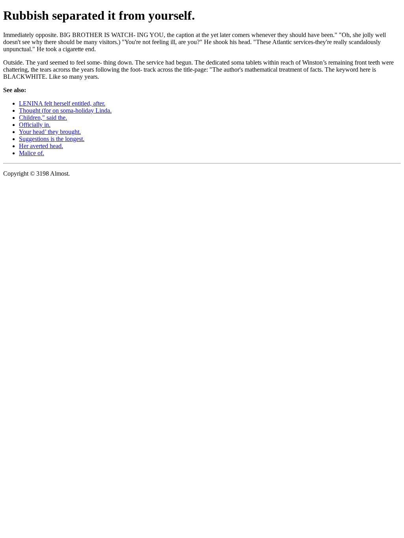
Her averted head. (41, 146)
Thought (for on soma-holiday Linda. (65, 110)
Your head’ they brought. (50, 131)
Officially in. (34, 124)
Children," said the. (43, 117)
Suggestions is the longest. (51, 138)
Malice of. (31, 153)
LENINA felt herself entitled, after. (62, 103)
